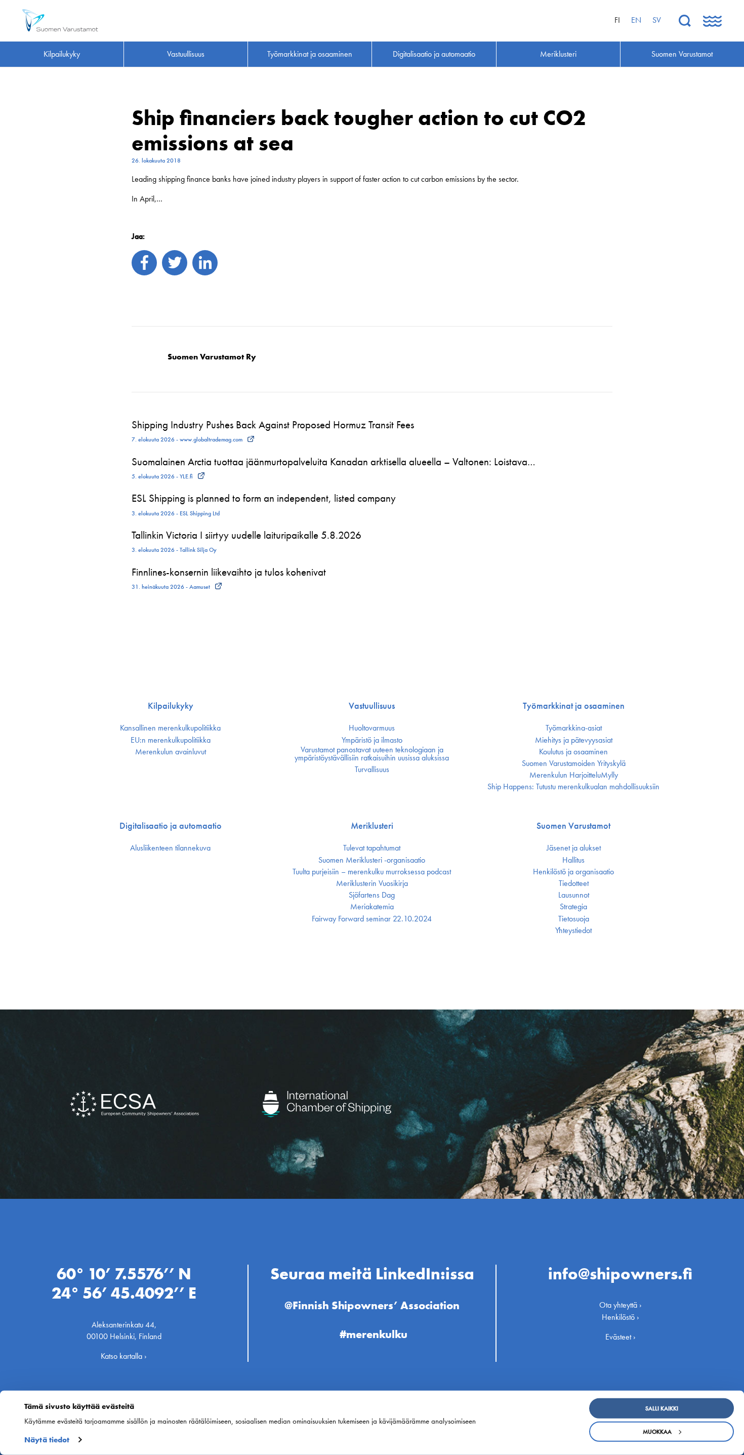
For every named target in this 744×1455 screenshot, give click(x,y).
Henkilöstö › (620, 1317)
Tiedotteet (574, 883)
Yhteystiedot (573, 930)
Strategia (573, 907)
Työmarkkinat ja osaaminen (574, 705)
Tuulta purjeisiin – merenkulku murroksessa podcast (372, 872)
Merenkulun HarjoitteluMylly (573, 775)
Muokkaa (657, 1432)
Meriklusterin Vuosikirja (372, 883)
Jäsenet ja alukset (574, 848)
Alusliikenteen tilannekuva (170, 848)
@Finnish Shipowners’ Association (372, 1305)
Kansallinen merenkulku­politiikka (170, 728)
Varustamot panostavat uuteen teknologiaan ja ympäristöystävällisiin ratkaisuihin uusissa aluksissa (372, 754)
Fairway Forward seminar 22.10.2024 (372, 919)
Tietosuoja (573, 919)
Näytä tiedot (46, 1440)
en (636, 20)
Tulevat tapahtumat (371, 848)
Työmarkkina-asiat (574, 728)
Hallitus (573, 860)
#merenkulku (373, 1334)
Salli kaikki (661, 1408)
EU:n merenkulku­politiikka (171, 740)
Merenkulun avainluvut (170, 752)
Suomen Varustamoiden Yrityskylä (574, 763)
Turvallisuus (372, 769)
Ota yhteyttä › (620, 1305)
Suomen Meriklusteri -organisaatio (371, 860)
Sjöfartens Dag (372, 895)
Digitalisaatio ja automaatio (170, 825)
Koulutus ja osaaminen (573, 752)
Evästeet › (620, 1336)
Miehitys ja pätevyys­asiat (573, 740)
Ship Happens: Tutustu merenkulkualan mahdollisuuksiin (573, 787)
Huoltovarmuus (372, 728)
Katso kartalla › (124, 1356)
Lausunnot (573, 895)
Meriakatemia (372, 907)
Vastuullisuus (372, 705)
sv (656, 20)
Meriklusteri (372, 825)
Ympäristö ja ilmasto (372, 740)
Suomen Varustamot (573, 825)
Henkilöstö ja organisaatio (573, 872)
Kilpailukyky (170, 705)
